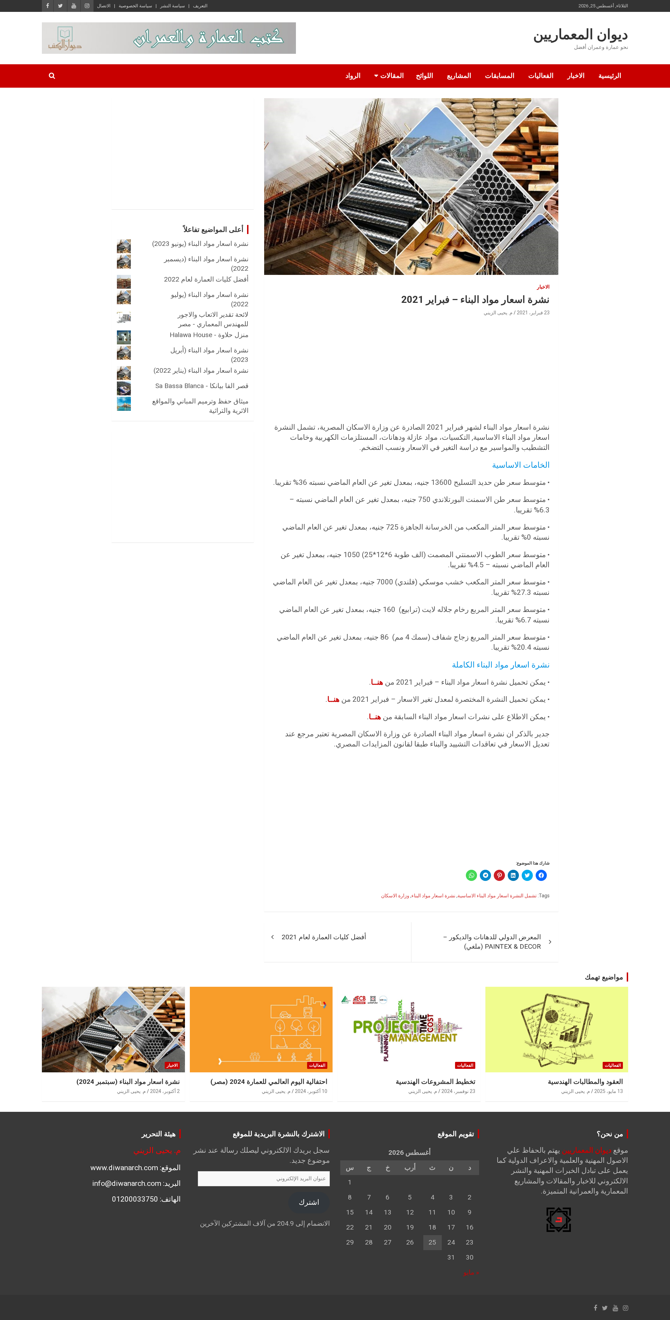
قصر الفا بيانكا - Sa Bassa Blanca (201, 386)
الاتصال (104, 5)
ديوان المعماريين (580, 34)
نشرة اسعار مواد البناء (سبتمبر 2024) (128, 1082)
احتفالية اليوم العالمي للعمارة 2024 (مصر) (268, 1082)
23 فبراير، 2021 (533, 312)
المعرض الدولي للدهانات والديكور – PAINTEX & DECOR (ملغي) (492, 941)
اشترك (309, 1202)
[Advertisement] (411, 370)
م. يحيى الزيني (498, 312)
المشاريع (459, 76)
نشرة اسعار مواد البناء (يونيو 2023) (200, 244)
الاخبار (576, 76)
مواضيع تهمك (604, 977)
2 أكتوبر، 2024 (165, 1091)
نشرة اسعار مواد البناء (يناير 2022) (201, 370)
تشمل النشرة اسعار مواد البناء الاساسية (497, 895)
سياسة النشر (172, 5)
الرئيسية (609, 76)
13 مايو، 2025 (608, 1091)
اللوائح (424, 76)
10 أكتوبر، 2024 (311, 1091)
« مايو (471, 1272)
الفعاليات (540, 76)
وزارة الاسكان (395, 895)
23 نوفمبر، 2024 (458, 1091)
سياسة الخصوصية (135, 5)
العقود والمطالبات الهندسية (585, 1082)
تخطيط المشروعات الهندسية (435, 1082)
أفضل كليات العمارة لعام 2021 (324, 937)
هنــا (377, 682)
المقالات (392, 76)
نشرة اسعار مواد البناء (433, 895)
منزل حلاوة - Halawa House (209, 335)
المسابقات (499, 76)
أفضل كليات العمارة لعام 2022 (206, 279)
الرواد (352, 76)
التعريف (200, 5)
